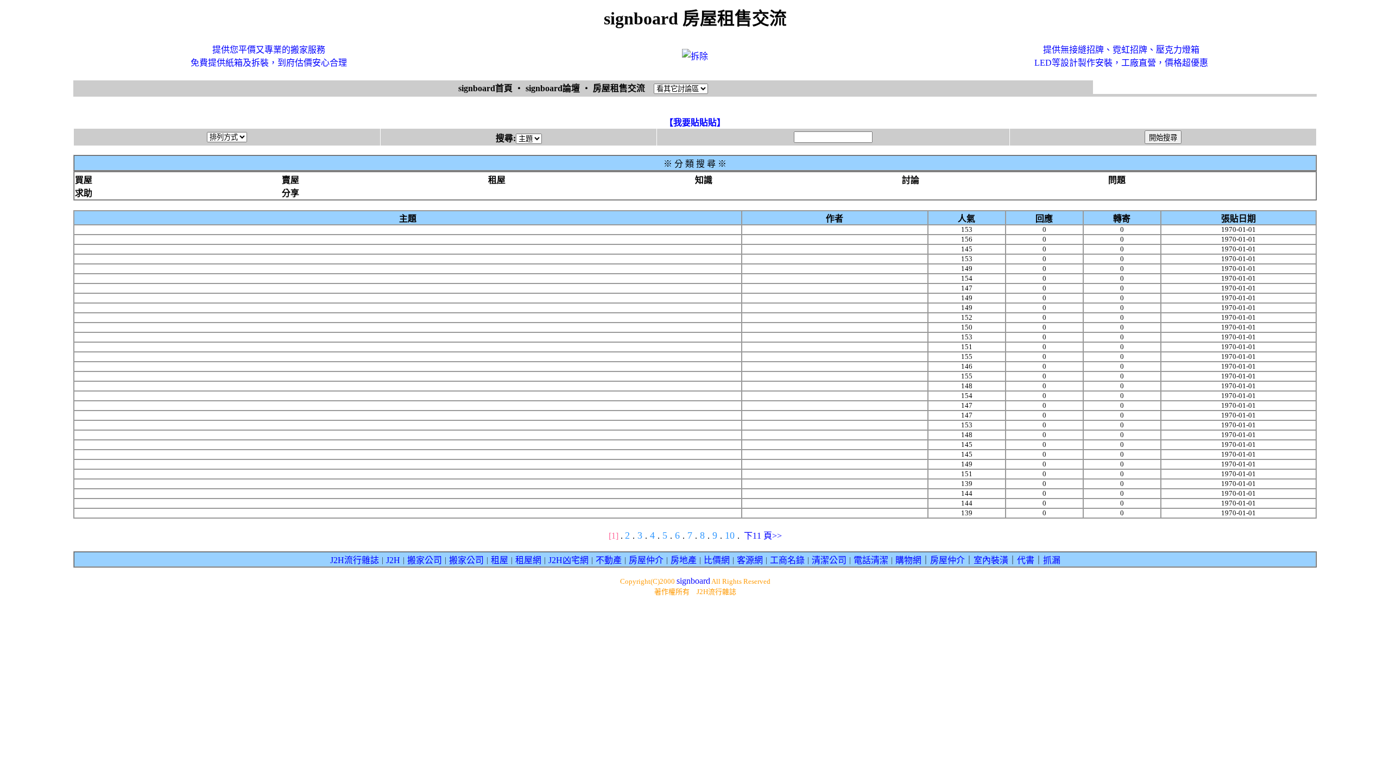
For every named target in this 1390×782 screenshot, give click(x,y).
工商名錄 (787, 560)
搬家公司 (424, 560)
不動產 (609, 560)
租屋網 (528, 560)
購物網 (908, 560)
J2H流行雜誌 (354, 560)
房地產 (684, 560)
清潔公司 (829, 560)
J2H (393, 560)
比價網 (717, 560)
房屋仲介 (646, 560)
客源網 (750, 560)
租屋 (499, 560)
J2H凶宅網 (568, 560)
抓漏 (1051, 560)
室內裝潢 (991, 560)
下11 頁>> (763, 535)
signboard (693, 580)
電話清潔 (871, 560)
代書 (1025, 560)
